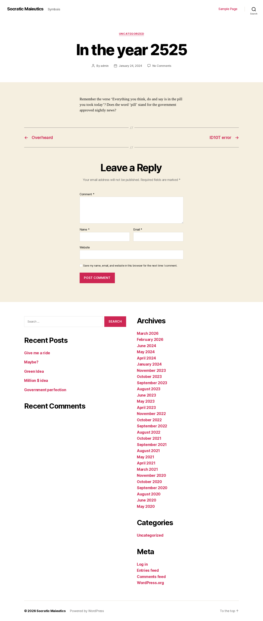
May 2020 (146, 506)
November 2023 (151, 370)
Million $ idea (36, 380)
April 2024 (146, 358)
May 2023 (146, 401)
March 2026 (147, 333)
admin (105, 66)
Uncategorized (131, 33)
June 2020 (146, 500)
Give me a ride (37, 353)
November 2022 (151, 413)
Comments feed (151, 576)
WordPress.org (150, 583)
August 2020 (148, 494)
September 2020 (152, 488)
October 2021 (149, 438)
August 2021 (148, 451)
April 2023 (146, 407)
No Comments (161, 66)
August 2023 (148, 389)
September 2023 (152, 383)
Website (85, 247)
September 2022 (152, 426)
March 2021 (147, 469)
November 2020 (151, 475)
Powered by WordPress (87, 611)
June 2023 (146, 395)
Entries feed (148, 570)
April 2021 (146, 463)
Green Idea (34, 371)
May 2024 (146, 352)
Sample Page (227, 9)
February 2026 (150, 339)
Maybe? (31, 362)
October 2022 (149, 420)
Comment (87, 194)
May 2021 (145, 457)
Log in (142, 564)
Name (84, 229)
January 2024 (149, 364)
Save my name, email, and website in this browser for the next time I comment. (130, 265)
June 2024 (146, 346)
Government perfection (45, 390)
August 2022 (148, 432)
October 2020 (149, 481)
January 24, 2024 (130, 66)
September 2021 (152, 444)
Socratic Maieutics (25, 9)
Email (137, 229)
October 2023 (149, 376)
